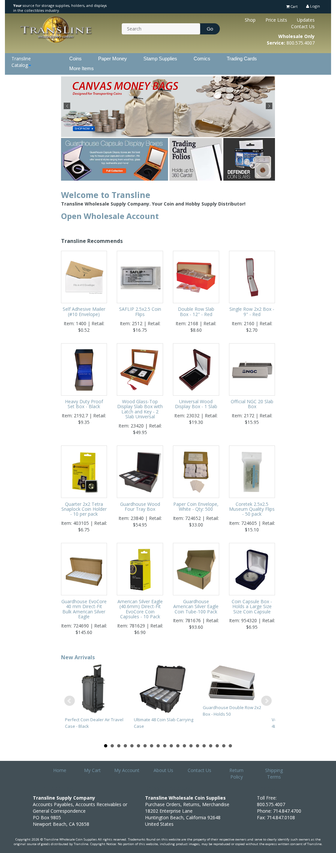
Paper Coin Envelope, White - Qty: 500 (196, 506)
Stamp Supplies (160, 58)
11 (171, 745)
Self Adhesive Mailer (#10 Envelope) (84, 311)
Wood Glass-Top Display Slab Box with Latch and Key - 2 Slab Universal (140, 409)
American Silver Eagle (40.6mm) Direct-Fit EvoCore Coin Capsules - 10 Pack (140, 609)
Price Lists (276, 20)
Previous (67, 106)
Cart (293, 6)
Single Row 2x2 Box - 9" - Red (251, 311)
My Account (126, 770)
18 (217, 745)
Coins (75, 58)
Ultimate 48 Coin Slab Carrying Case (163, 723)
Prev (69, 701)
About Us (163, 770)
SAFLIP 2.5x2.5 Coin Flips (140, 311)
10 (164, 745)
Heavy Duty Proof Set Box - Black (84, 403)
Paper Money (112, 58)
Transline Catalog (21, 61)
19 (223, 745)
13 (184, 745)
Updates (306, 20)
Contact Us (303, 26)
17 (210, 745)
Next (269, 106)
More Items (81, 68)
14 (191, 745)
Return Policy (236, 773)
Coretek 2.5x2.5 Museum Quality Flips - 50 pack (252, 509)
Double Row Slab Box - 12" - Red (196, 311)
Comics (202, 58)
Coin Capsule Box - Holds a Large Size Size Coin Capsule (252, 606)
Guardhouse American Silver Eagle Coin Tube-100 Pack (196, 606)
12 (177, 745)
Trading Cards (242, 58)
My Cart (92, 770)
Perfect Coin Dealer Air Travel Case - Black (94, 723)
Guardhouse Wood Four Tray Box (140, 506)
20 (230, 745)
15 (197, 745)
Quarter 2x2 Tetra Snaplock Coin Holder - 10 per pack (84, 509)
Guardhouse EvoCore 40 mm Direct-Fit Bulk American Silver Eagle (84, 609)
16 (204, 745)
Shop (250, 20)
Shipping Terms (274, 773)
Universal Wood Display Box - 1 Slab (196, 403)
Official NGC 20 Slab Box (252, 403)
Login (314, 6)
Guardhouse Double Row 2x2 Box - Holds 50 (232, 710)
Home (59, 770)
